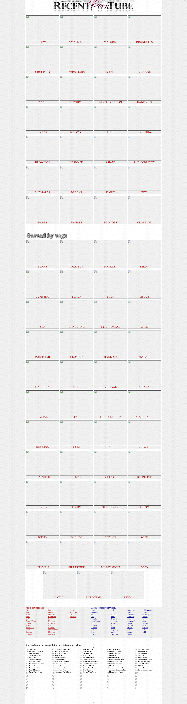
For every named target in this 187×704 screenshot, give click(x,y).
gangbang (131, 610)
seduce (145, 617)
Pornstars (52, 634)
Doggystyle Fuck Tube (36, 664)
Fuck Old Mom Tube (90, 664)
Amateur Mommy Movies (117, 668)
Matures (51, 632)
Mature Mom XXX (144, 653)
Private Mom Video (35, 666)
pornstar (130, 634)
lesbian (130, 625)
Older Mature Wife (35, 670)
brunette (94, 628)
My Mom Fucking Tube (90, 662)
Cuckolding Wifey (35, 660)
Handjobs (51, 621)
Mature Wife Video (116, 672)
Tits (71, 614)
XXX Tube (141, 666)
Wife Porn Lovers (35, 653)
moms (129, 632)
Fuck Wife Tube (60, 670)
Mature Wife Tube (115, 662)
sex (144, 619)
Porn (185, 1)
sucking (145, 625)
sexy (144, 621)
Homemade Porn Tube (62, 649)
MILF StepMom (88, 658)
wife (144, 630)
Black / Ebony (31, 621)
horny (129, 619)
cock (112, 610)
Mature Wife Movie (89, 672)
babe (92, 617)
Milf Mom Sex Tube (62, 651)
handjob (130, 614)
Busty (28, 630)
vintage (145, 628)
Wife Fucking (142, 658)
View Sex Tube (88, 651)
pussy (145, 612)
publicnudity (147, 610)
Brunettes (30, 628)
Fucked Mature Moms (145, 668)
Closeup (29, 632)
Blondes (29, 623)
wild (144, 632)
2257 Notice (93, 703)
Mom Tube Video (115, 666)
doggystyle (115, 619)
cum (112, 612)
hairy (129, 612)
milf (128, 630)
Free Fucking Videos (62, 668)
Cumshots (29, 634)
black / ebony (96, 621)
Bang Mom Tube (34, 662)
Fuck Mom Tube (60, 664)
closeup (93, 634)
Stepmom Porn (143, 651)
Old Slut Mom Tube (89, 666)
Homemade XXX (60, 653)
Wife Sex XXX (88, 649)
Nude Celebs (87, 670)
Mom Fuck (58, 656)
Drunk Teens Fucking (36, 672)
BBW (28, 619)
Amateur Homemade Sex (117, 670)
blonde (93, 623)
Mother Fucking (114, 653)
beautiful (94, 619)
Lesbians (51, 628)
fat (112, 625)
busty (93, 630)
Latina (50, 625)
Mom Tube (32, 658)
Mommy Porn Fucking (90, 668)
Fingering (52, 614)
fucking (113, 632)
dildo (113, 617)
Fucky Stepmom (60, 658)
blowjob (94, 625)
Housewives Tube (143, 649)
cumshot (114, 614)
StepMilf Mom (114, 658)
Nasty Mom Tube (143, 664)
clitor (93, 632)
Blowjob (29, 625)
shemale (146, 623)
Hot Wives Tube (114, 649)
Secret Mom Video (61, 666)
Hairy (50, 619)
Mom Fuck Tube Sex (62, 662)
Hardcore (52, 623)
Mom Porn (112, 656)
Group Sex (52, 617)
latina (129, 623)
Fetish (50, 612)
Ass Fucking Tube (144, 662)
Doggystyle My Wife (145, 660)
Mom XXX (86, 656)
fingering (114, 630)
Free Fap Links (88, 653)
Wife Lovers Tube (115, 664)
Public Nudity (75, 610)
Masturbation (53, 630)
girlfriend (114, 634)
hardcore (130, 617)
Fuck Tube (32, 649)
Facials (51, 610)
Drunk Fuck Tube (35, 668)
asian (92, 614)
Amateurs (29, 610)
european (114, 621)
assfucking (95, 612)
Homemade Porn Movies (63, 672)
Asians (28, 614)
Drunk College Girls (145, 670)
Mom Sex (141, 656)
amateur (94, 610)
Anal (28, 612)
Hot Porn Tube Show (36, 651)
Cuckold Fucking (35, 656)
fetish (113, 628)
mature (130, 628)
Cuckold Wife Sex (89, 660)
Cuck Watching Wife (116, 660)
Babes (28, 617)
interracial (131, 621)
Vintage (73, 617)
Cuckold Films (60, 660)
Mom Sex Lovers (115, 651)
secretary (146, 614)
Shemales (73, 612)
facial (113, 623)
